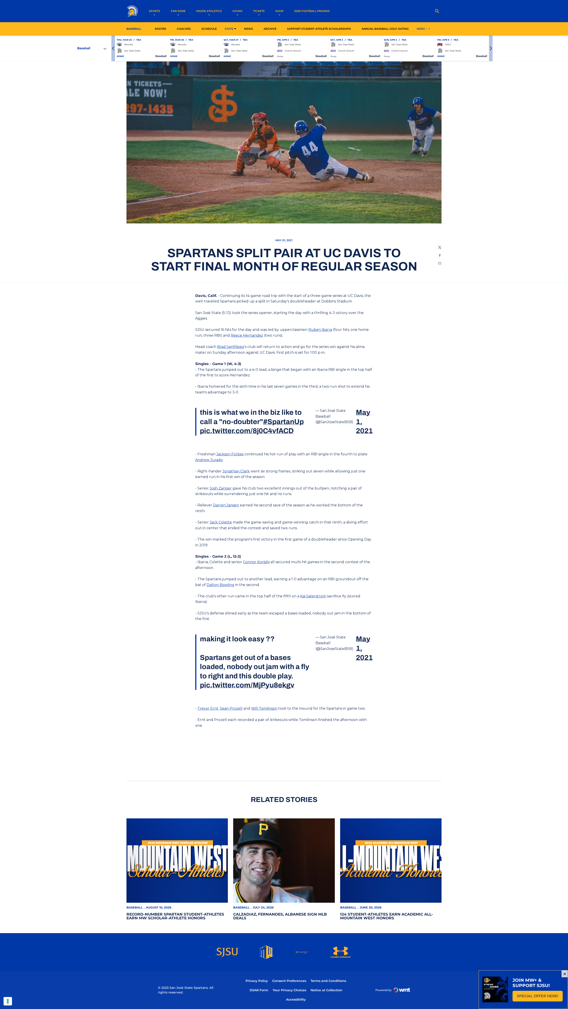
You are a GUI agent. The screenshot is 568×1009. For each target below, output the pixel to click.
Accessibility (296, 999)
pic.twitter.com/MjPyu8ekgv (247, 685)
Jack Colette (221, 522)
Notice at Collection (326, 990)
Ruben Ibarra (320, 330)
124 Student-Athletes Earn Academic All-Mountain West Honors (386, 916)
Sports (154, 11)
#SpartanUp (283, 422)
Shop (279, 11)
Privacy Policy (257, 981)
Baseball (134, 907)
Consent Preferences (289, 981)
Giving (238, 11)
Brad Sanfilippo (230, 347)
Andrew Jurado (209, 460)
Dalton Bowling (220, 585)
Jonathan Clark (236, 471)
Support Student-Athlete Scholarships (319, 28)
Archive (270, 28)
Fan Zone (178, 11)
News (248, 28)
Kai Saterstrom (313, 596)
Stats (229, 28)
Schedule (209, 28)
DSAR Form (259, 990)
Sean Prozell (231, 708)
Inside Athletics (209, 11)
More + (422, 28)
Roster (160, 28)
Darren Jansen (226, 505)
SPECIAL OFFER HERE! (540, 997)
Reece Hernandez (247, 335)
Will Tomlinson (264, 708)
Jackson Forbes (230, 454)
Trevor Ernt (207, 708)
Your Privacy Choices (289, 990)
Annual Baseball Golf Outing (385, 28)
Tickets (259, 11)
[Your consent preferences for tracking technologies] (8, 1001)
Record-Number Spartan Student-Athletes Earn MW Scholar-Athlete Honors (175, 916)
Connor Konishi (256, 562)
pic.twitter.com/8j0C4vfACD (247, 431)
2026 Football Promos (312, 11)
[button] (113, 48)
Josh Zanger (221, 488)
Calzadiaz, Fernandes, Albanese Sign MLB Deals (280, 916)
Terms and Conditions (328, 981)
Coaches (184, 28)
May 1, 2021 (364, 422)
